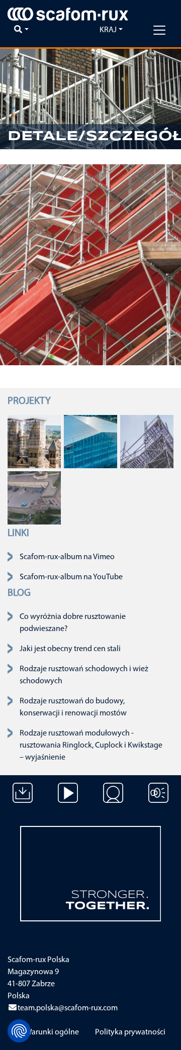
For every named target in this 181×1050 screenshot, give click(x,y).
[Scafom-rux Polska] (68, 14)
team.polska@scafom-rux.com (68, 1008)
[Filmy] (68, 800)
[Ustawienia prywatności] (19, 1030)
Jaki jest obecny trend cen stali (70, 649)
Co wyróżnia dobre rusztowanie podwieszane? (73, 623)
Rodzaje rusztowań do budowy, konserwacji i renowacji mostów (73, 707)
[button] (6, 99)
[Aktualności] (158, 800)
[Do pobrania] (23, 800)
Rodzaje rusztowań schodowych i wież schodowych (84, 675)
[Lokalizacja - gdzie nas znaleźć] (113, 800)
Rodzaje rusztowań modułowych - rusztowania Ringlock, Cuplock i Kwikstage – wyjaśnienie (91, 745)
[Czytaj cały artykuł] (34, 441)
